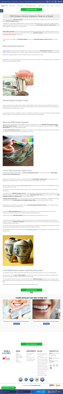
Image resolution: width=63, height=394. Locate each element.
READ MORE (16, 323)
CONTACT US (58, 5)
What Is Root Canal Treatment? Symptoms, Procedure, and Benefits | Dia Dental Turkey (42, 364)
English (60, 1)
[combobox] (18, 391)
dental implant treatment (31, 229)
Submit (38, 391)
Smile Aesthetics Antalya (39, 1)
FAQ (48, 5)
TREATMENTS (20, 5)
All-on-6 (21, 1)
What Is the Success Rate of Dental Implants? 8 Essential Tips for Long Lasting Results (46, 321)
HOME (17, 353)
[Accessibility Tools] (1, 10)
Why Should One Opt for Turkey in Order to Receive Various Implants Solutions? (42, 371)
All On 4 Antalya (15, 1)
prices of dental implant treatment (24, 185)
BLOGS (52, 5)
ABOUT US (18, 354)
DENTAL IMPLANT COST (30, 5)
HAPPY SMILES (41, 5)
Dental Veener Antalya (29, 1)
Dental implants (6, 50)
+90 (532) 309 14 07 (55, 392)
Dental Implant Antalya (5, 1)
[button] (12, 6)
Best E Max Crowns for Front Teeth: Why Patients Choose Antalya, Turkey (17, 321)
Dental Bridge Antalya (30, 360)
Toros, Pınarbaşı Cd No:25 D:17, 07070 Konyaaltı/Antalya (54, 354)
